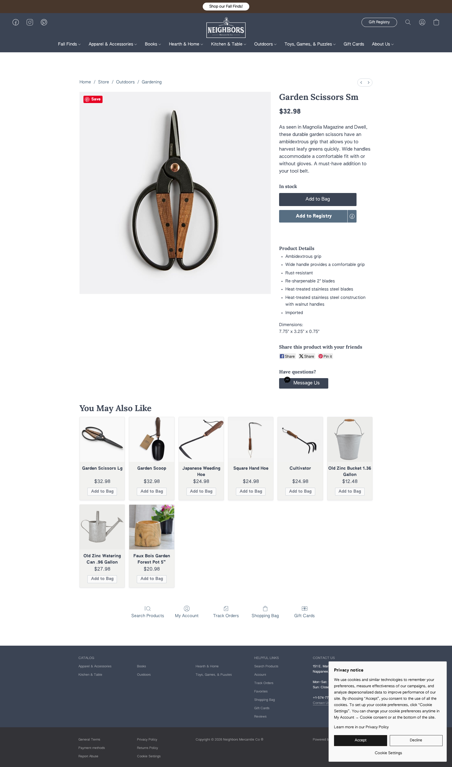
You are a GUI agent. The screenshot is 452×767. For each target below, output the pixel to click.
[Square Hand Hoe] (250, 439)
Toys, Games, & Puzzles (309, 44)
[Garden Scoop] (151, 439)
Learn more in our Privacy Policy (361, 727)
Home (85, 82)
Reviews (260, 716)
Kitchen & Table (227, 44)
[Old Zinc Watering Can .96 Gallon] (102, 527)
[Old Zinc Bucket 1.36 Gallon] (349, 439)
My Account (187, 616)
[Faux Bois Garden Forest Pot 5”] (151, 527)
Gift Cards (354, 44)
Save (96, 99)
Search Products (147, 616)
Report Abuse (88, 756)
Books (152, 44)
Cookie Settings (149, 756)
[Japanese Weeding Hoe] (201, 439)
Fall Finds (68, 44)
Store (103, 82)
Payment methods (91, 748)
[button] (226, 6)
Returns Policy (147, 748)
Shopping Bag (265, 616)
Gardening (152, 82)
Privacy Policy (147, 739)
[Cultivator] (300, 439)
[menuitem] (361, 82)
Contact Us (321, 703)
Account (260, 675)
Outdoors (264, 44)
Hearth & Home (185, 44)
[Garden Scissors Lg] (102, 439)
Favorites (261, 691)
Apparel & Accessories (111, 44)
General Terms (89, 739)
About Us (381, 44)
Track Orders (226, 616)
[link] (388, 751)
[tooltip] (352, 216)
